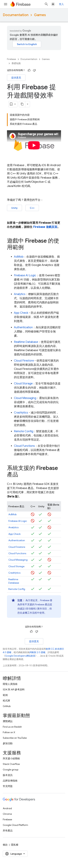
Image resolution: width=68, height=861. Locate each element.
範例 (5, 695)
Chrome (7, 813)
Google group (10, 769)
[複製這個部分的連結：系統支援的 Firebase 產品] (21, 475)
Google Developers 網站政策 (20, 655)
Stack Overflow (11, 764)
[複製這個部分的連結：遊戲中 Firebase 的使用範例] (27, 248)
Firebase (11, 59)
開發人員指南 (10, 684)
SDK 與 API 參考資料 (14, 689)
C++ (32, 207)
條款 (5, 844)
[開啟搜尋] (46, 4)
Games (40, 15)
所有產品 (8, 830)
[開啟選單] (5, 4)
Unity (14, 207)
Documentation (15, 15)
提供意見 (16, 77)
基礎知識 (16, 63)
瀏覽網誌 (8, 721)
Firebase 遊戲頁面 (45, 227)
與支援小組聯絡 (11, 758)
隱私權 (14, 844)
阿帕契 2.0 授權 (37, 652)
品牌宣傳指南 (10, 780)
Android (7, 808)
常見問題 (8, 786)
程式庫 (6, 700)
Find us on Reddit (12, 726)
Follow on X (9, 732)
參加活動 (8, 743)
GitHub (7, 706)
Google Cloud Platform (15, 825)
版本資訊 (8, 775)
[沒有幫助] (34, 70)
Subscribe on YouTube (15, 737)
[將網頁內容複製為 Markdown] (22, 104)
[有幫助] (29, 70)
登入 (61, 4)
